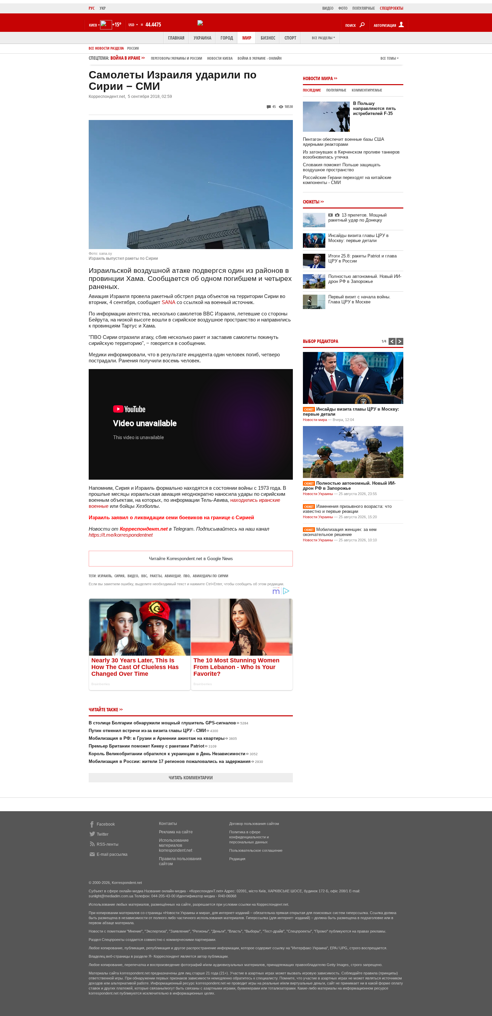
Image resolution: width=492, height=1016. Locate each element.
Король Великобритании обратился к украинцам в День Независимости (173, 753)
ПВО (186, 575)
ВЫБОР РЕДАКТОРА (320, 341)
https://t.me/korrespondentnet (121, 535)
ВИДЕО (327, 8)
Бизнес (268, 38)
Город (227, 38)
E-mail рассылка (112, 854)
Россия (133, 48)
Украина (202, 38)
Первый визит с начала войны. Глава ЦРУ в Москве (359, 299)
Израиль (104, 575)
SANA (168, 302)
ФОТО (342, 8)
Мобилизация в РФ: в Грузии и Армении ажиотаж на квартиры (163, 738)
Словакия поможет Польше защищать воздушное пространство (342, 167)
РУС (92, 8)
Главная (176, 38)
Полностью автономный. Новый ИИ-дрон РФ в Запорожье (364, 279)
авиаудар (172, 575)
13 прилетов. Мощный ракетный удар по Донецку (357, 218)
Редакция (237, 859)
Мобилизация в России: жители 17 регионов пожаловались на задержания (176, 761)
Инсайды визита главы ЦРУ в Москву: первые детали (358, 238)
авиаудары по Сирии (210, 575)
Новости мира (318, 78)
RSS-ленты (107, 844)
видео (133, 575)
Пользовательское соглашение (255, 850)
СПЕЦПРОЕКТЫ (391, 8)
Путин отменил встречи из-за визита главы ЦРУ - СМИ (153, 730)
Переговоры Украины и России (176, 58)
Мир (246, 38)
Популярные (336, 90)
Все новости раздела (106, 48)
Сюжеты (311, 201)
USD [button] (132, 24)
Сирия (119, 575)
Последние (312, 90)
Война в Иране (195, 58)
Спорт (290, 38)
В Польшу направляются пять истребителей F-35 (374, 108)
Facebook (106, 824)
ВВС (144, 575)
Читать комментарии (191, 777)
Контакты (168, 823)
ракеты (156, 575)
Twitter (102, 834)
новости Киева (220, 58)
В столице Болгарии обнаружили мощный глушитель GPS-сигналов (168, 722)
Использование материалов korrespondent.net (175, 845)
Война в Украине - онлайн (259, 58)
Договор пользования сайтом (254, 824)
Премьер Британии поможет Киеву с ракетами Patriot (153, 746)
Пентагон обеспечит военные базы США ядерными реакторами (343, 142)
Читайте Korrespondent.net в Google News (191, 558)
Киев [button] (93, 24)
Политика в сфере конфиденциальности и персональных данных (249, 837)
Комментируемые (367, 90)
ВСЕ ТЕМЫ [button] (388, 58)
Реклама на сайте (176, 832)
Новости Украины (318, 494)
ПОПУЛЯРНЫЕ (363, 8)
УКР (103, 8)
